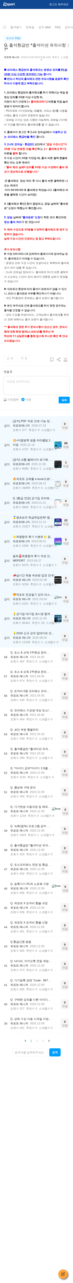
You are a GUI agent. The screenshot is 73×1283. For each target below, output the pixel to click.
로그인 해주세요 (59, 4)
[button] (25, 1040)
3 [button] (43, 1040)
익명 (28, 399)
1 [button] (31, 1040)
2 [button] (37, 1040)
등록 (64, 400)
